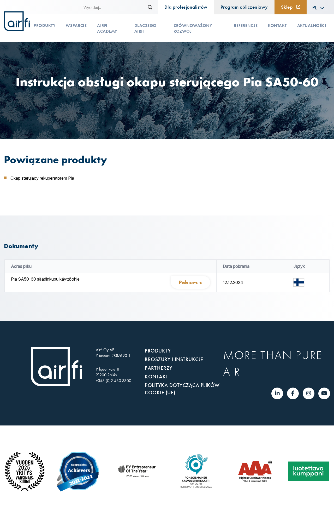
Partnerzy (158, 368)
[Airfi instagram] (308, 393)
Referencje (246, 25)
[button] (318, 7)
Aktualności (311, 25)
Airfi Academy (107, 28)
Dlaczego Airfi (145, 28)
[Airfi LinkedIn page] (277, 393)
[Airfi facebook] (293, 393)
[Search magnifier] (150, 7)
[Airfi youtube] (324, 393)
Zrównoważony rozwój (193, 28)
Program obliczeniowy (244, 7)
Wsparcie (76, 25)
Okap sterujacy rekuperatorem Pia (42, 178)
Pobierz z (190, 282)
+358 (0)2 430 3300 (113, 380)
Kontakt (277, 25)
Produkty (44, 25)
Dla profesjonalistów (185, 7)
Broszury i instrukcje (174, 359)
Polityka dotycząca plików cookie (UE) (182, 389)
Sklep (287, 7)
